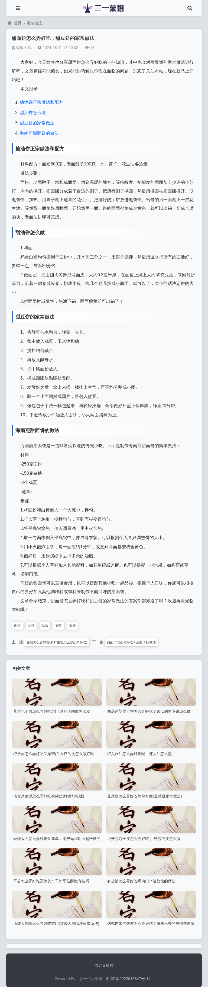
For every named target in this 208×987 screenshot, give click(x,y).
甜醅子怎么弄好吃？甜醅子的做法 (131, 642)
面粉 (72, 625)
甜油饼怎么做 (33, 112)
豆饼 (31, 625)
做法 (45, 625)
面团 (17, 625)
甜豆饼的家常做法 (37, 123)
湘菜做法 (34, 23)
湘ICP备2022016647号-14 (128, 978)
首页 (17, 23)
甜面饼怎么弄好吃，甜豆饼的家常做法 (53, 38)
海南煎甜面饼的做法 (39, 133)
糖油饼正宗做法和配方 (41, 102)
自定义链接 (104, 965)
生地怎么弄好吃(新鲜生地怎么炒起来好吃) (57, 642)
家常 (59, 625)
